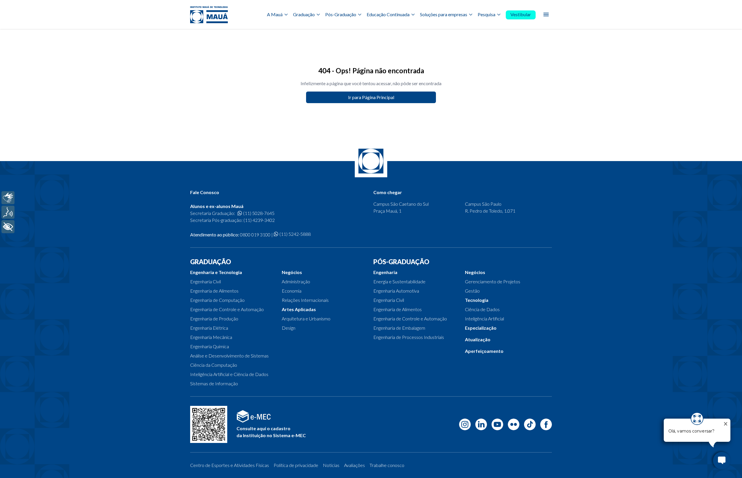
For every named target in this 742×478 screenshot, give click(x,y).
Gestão (472, 290)
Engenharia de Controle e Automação (227, 309)
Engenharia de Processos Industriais (408, 337)
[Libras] (7, 197)
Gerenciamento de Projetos (492, 281)
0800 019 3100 (255, 234)
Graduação (304, 14)
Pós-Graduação (340, 14)
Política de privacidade (296, 465)
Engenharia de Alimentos (214, 290)
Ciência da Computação (213, 365)
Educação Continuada (388, 14)
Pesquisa (486, 14)
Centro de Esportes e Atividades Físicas (229, 465)
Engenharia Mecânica (211, 337)
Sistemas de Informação (214, 383)
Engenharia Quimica (209, 346)
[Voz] (7, 212)
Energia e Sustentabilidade (399, 281)
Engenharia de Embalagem (399, 328)
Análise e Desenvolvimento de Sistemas (229, 355)
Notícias (331, 465)
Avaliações (354, 465)
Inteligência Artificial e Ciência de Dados (229, 374)
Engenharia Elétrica (209, 328)
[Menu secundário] (546, 14)
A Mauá (275, 14)
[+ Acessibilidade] (7, 226)
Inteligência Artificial (484, 318)
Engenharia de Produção (214, 318)
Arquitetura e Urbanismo (306, 318)
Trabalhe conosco (387, 465)
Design (288, 328)
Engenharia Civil (205, 281)
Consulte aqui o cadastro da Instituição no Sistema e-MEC (271, 432)
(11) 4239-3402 (259, 220)
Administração (296, 281)
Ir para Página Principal (371, 97)
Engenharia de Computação (217, 300)
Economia (291, 290)
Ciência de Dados (482, 309)
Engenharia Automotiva (396, 290)
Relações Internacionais (305, 300)
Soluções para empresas (443, 14)
